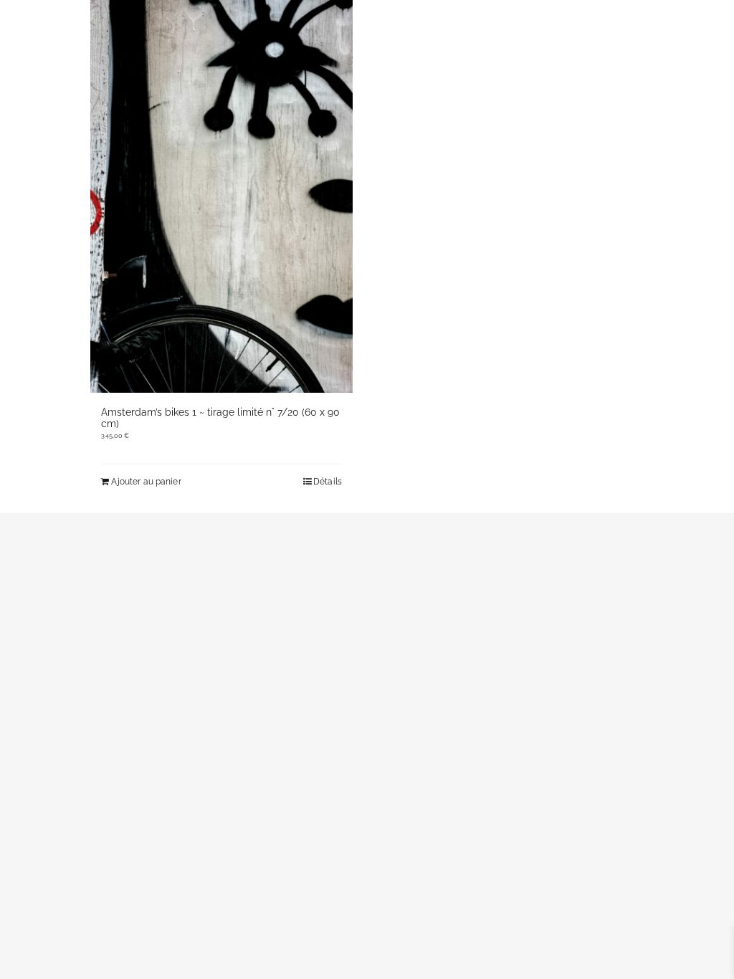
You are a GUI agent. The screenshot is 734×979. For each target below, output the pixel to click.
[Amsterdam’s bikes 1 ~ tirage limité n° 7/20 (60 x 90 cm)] (221, 196)
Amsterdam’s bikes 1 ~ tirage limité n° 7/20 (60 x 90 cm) (220, 417)
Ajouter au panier (146, 482)
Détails (327, 482)
